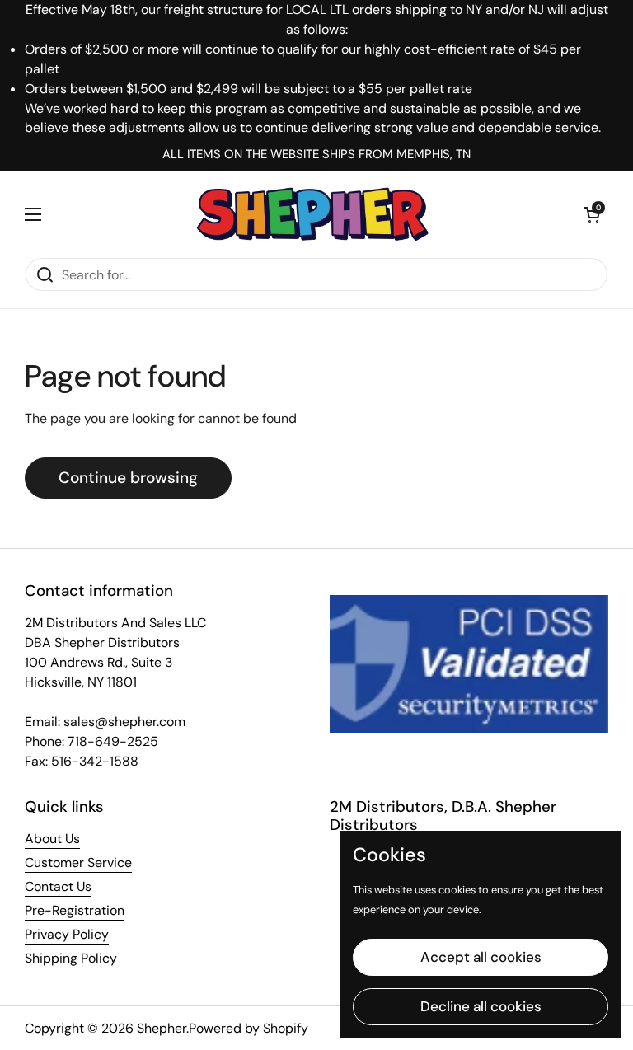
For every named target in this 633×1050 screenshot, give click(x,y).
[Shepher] (313, 214)
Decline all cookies (481, 1006)
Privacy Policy (67, 934)
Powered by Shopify (248, 1028)
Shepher (161, 1028)
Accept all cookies (481, 957)
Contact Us (58, 886)
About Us (52, 838)
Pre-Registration (74, 910)
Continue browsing (128, 477)
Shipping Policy (71, 958)
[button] (591, 214)
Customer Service (78, 862)
